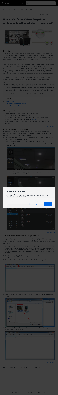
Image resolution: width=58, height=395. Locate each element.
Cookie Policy (41, 195)
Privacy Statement (31, 195)
